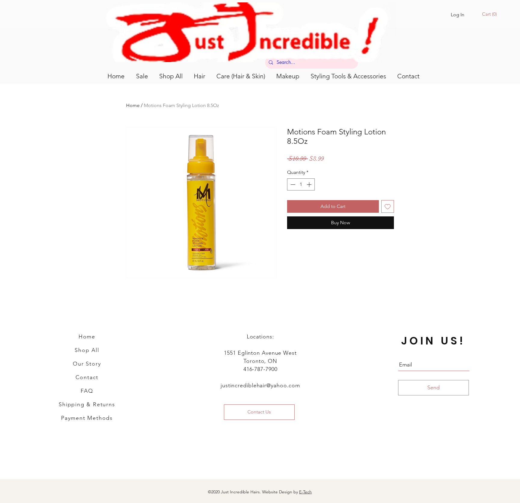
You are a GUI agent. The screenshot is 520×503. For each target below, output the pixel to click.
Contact (87, 377)
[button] (490, 14)
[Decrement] (292, 184)
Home (133, 105)
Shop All (87, 350)
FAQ (87, 391)
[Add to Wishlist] (387, 206)
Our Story (87, 363)
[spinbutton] (300, 184)
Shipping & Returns (87, 404)
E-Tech (305, 492)
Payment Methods (87, 418)
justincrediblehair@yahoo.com (260, 385)
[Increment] (309, 184)
